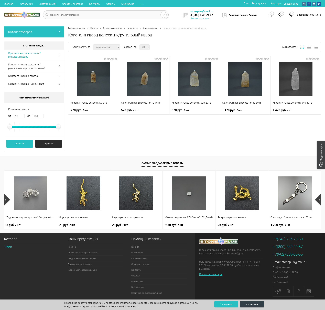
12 (58, 75)
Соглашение (252, 304)
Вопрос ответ (138, 287)
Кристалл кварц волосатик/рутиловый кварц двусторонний (26, 66)
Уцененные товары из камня (82, 270)
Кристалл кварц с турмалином (26, 83)
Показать (19, 143)
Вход (246, 3)
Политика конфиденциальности (147, 293)
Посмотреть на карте (210, 274)
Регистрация (259, 3)
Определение (291, 3)
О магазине (127, 4)
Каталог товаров (20, 32)
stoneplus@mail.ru (294, 262)
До (28, 116)
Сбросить (48, 143)
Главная (8, 4)
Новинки (72, 247)
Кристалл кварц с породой (23, 75)
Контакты (94, 4)
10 (58, 83)
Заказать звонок (199, 18)
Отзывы (110, 4)
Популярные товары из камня (83, 252)
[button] (321, 155)
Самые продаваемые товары (162, 163)
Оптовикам (26, 4)
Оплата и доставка (72, 4)
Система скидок (47, 4)
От (9, 116)
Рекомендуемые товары (80, 264)
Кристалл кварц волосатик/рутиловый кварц (24, 55)
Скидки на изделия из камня (82, 258)
